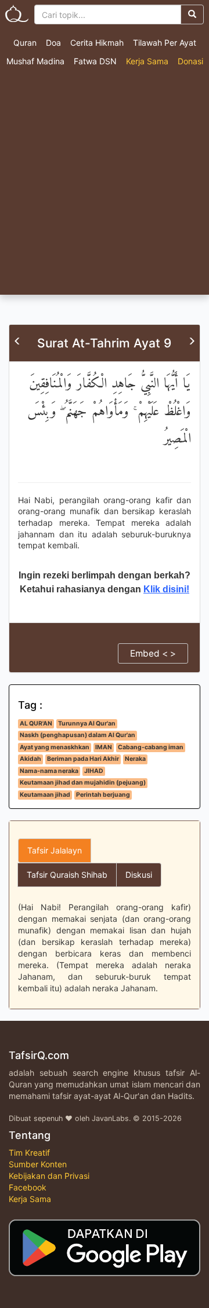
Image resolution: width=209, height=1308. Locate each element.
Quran (25, 42)
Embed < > (153, 653)
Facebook (27, 1187)
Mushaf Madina (35, 61)
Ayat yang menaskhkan (54, 747)
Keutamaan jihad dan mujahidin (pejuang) (83, 782)
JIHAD (93, 771)
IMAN (103, 747)
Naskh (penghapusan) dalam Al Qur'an (77, 735)
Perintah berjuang (103, 794)
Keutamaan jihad (45, 794)
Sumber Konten (38, 1164)
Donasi (190, 61)
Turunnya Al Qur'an (87, 723)
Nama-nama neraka (49, 771)
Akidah (30, 759)
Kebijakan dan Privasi (49, 1176)
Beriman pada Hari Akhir (83, 759)
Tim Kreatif (29, 1152)
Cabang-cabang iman (150, 747)
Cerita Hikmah (97, 42)
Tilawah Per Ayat (164, 42)
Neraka (135, 759)
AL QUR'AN (36, 723)
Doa (53, 42)
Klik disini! (166, 589)
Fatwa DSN (95, 61)
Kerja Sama (147, 61)
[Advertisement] (104, 184)
